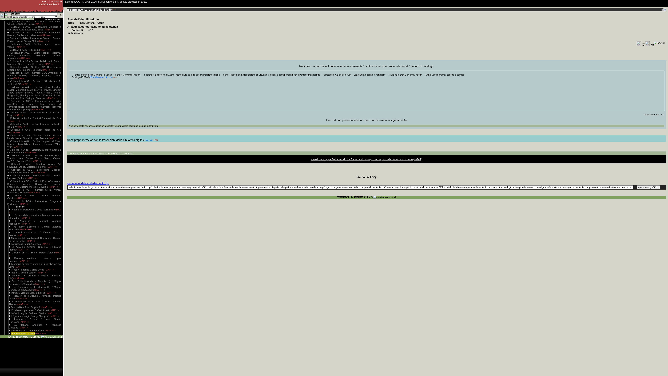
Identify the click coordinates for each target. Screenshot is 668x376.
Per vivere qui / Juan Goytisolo (28, 330)
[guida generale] (7, 15)
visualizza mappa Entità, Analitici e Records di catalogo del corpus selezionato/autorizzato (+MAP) (366, 159)
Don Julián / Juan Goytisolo (26, 307)
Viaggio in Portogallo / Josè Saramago (33, 209)
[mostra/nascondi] (51, 336)
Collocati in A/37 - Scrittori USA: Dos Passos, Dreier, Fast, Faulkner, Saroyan (34, 68)
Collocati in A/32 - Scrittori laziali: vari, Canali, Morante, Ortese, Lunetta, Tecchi (34, 62)
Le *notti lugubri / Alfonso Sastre (28, 313)
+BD (155, 140)
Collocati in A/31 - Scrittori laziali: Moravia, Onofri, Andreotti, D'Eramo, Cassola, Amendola (34, 55)
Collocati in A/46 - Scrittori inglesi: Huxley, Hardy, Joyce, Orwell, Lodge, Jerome (34, 137)
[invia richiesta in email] (662, 9)
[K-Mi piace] (639, 43)
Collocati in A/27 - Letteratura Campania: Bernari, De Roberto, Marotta (34, 34)
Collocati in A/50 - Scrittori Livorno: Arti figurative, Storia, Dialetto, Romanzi (34, 165)
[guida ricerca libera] (18, 14)
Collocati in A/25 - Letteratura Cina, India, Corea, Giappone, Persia (34, 22)
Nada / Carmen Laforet (23, 272)
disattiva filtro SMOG (54, 19)
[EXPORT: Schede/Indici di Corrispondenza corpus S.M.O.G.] (664, 9)
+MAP (38, 24)
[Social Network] (660, 42)
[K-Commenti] (647, 43)
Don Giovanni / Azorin (23, 333)
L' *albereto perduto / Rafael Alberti (30, 310)
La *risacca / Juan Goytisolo (26, 243)
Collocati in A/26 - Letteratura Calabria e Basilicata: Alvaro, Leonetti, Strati (34, 28)
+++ (44, 24)
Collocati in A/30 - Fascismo (25, 49)
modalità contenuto (49, 4)
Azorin (149, 140)
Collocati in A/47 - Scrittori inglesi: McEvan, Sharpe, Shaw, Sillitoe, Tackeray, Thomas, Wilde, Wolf (34, 144)
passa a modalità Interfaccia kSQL (88, 183)
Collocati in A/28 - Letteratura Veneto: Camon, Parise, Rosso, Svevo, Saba (34, 39)
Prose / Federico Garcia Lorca (27, 269)
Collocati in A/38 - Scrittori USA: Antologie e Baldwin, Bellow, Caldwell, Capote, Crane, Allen (34, 75)
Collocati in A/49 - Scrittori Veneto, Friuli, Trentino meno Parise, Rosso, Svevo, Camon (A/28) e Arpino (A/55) (34, 158)
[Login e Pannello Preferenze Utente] (2, 15)
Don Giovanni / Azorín (101, 77)
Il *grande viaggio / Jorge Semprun (30, 316)
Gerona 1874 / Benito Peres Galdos (33, 252)
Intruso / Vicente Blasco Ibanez (28, 292)
